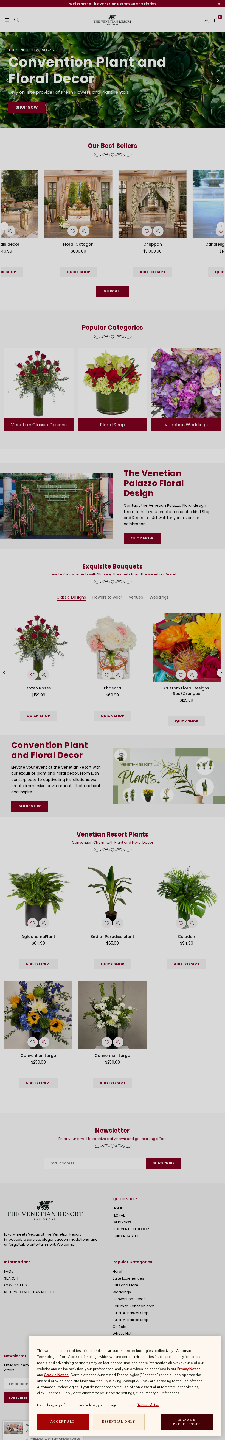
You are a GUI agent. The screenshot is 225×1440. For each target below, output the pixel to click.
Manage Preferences (187, 1422)
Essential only (118, 1421)
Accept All (62, 1421)
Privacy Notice (189, 1368)
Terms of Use (148, 1405)
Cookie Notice (56, 1374)
